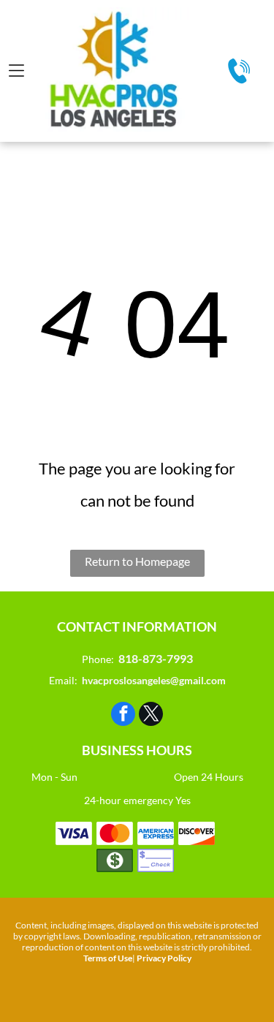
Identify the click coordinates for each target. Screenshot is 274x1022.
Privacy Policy (164, 958)
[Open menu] (16, 70)
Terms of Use (107, 958)
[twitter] (151, 716)
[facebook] (123, 716)
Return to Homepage (137, 561)
